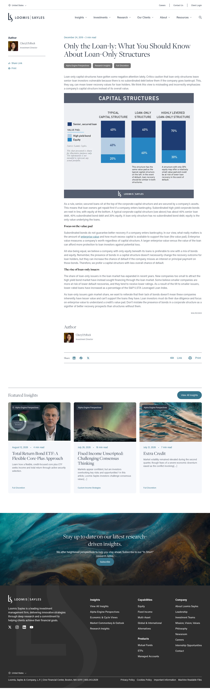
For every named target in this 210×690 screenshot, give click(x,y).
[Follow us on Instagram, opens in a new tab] (17, 627)
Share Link (16, 63)
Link (179, 358)
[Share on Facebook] (81, 358)
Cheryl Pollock (27, 43)
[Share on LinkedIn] (74, 358)
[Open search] (200, 17)
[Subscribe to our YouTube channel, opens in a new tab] (31, 627)
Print (13, 68)
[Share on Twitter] (88, 358)
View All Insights (189, 395)
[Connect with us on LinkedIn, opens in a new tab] (24, 627)
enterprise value (90, 236)
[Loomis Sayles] (26, 17)
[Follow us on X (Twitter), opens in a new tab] (9, 627)
